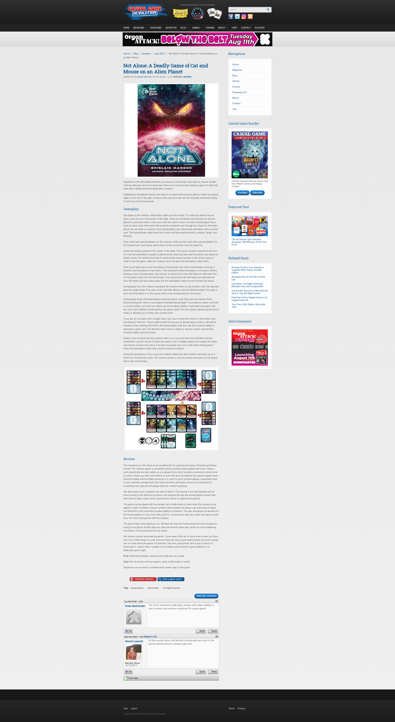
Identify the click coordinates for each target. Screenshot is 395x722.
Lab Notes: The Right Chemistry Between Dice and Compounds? (248, 285)
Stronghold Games (171, 588)
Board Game (153, 588)
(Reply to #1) (150, 636)
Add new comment (206, 596)
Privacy (241, 708)
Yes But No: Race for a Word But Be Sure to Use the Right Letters (250, 292)
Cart (234, 28)
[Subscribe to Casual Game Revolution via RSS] (250, 16)
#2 (216, 636)
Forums (210, 28)
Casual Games (137, 588)
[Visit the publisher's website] (143, 579)
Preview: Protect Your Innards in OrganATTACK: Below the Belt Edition (248, 270)
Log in (134, 708)
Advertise (171, 28)
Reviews (146, 53)
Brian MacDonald (135, 605)
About (222, 28)
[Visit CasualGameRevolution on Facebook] (230, 16)
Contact (246, 28)
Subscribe (156, 28)
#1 (216, 601)
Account (260, 28)
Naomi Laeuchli (144, 77)
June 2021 (159, 53)
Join (234, 109)
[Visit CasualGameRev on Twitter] (237, 16)
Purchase (242, 192)
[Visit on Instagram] (243, 16)
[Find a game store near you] (171, 579)
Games (196, 28)
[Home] (146, 12)
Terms (231, 708)
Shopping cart (239, 92)
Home (126, 28)
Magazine (138, 28)
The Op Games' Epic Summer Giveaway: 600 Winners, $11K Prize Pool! (249, 242)
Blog (183, 28)
